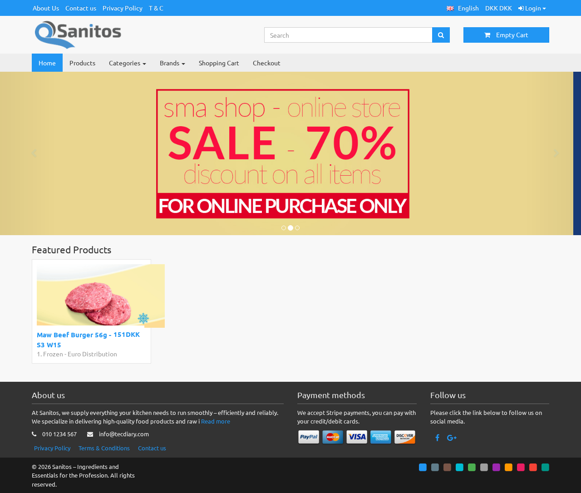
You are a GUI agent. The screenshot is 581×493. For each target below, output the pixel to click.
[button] (462, 8)
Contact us (80, 8)
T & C (156, 8)
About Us (46, 8)
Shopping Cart (219, 63)
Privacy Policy (123, 8)
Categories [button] (125, 63)
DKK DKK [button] (498, 8)
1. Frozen (50, 354)
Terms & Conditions (104, 448)
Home (47, 63)
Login (533, 8)
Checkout (267, 63)
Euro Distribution (92, 354)
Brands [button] (170, 63)
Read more (215, 421)
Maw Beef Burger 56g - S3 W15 (74, 339)
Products (82, 63)
